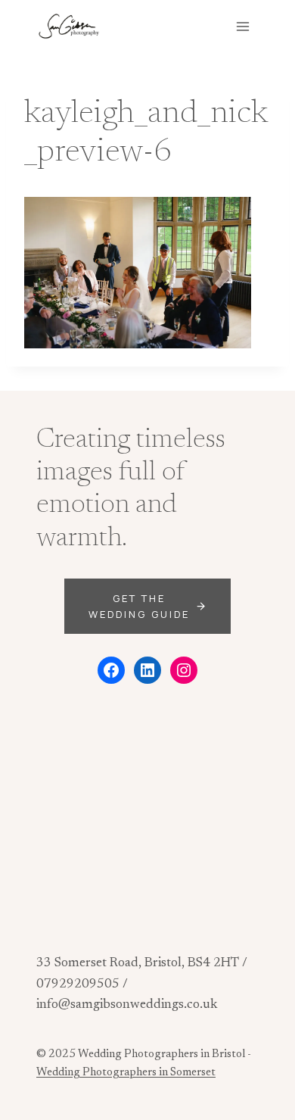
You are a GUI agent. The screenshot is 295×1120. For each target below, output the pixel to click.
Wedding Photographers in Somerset (126, 1072)
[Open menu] (242, 26)
